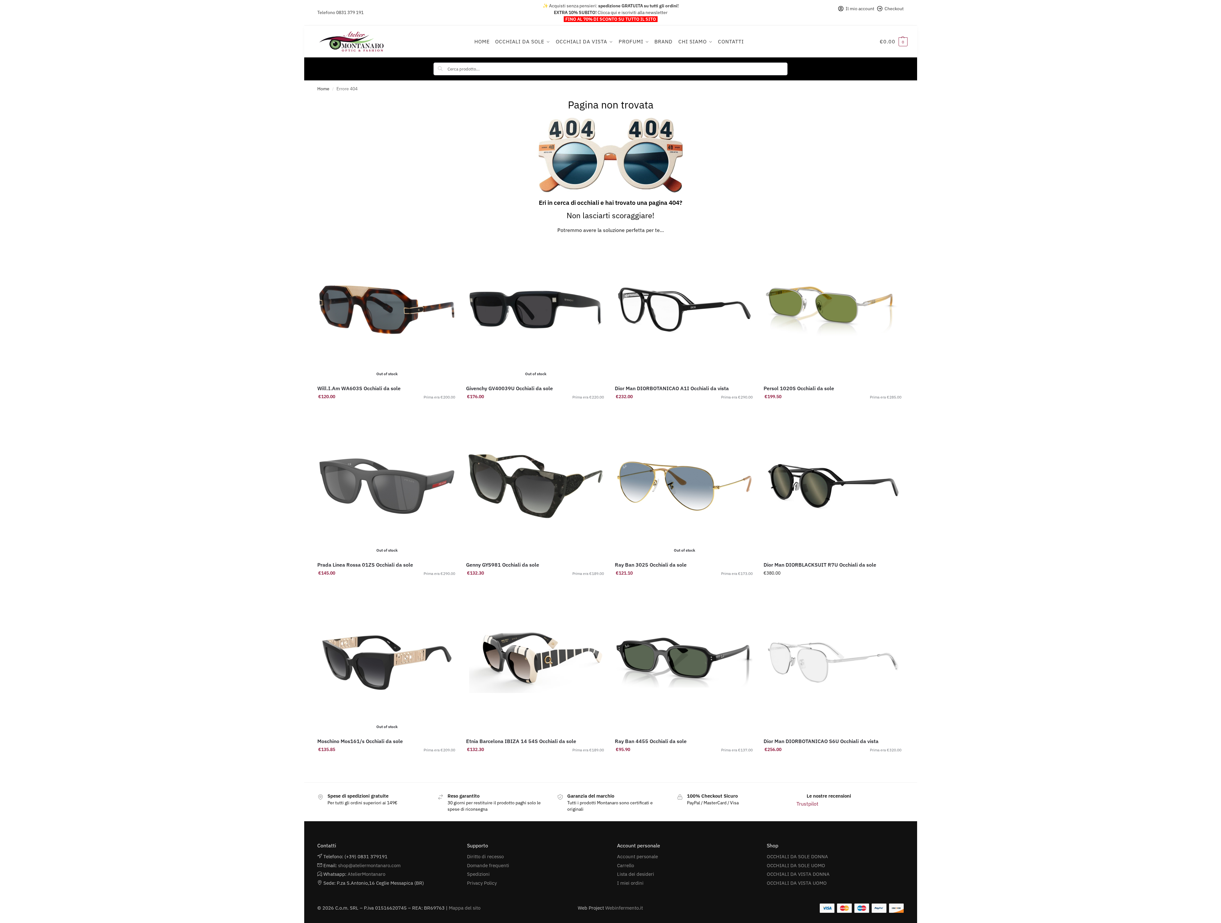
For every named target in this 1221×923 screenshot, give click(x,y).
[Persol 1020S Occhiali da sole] (833, 309)
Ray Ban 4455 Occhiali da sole (651, 741)
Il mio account (860, 8)
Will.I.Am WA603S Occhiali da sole (359, 388)
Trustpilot (807, 803)
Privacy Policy (482, 883)
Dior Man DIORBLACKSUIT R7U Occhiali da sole (820, 565)
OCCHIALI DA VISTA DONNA (798, 874)
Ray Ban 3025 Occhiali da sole (651, 565)
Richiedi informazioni (536, 410)
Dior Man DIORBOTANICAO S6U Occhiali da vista (821, 741)
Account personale (637, 856)
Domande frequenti (488, 865)
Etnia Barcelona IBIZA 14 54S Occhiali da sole (521, 741)
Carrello (625, 865)
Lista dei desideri (635, 874)
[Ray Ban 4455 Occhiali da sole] (684, 662)
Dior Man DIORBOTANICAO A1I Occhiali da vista (672, 388)
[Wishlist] (447, 250)
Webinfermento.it (624, 908)
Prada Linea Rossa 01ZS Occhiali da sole (365, 565)
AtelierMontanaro (366, 874)
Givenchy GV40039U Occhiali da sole (509, 388)
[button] (894, 41)
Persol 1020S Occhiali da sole (799, 388)
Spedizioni (478, 874)
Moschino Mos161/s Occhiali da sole (360, 741)
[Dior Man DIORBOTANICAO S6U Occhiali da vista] (833, 662)
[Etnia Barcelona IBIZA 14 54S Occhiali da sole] (535, 662)
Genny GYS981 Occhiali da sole (502, 565)
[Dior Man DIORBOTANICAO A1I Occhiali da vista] (684, 309)
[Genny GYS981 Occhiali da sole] (535, 486)
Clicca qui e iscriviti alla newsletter (632, 12)
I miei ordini (630, 883)
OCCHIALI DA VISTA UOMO (797, 883)
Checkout (894, 8)
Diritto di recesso (485, 856)
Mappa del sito (464, 908)
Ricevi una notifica (387, 410)
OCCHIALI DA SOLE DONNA (797, 856)
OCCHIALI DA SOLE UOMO (796, 865)
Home (323, 89)
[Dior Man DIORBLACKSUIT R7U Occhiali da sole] (833, 486)
